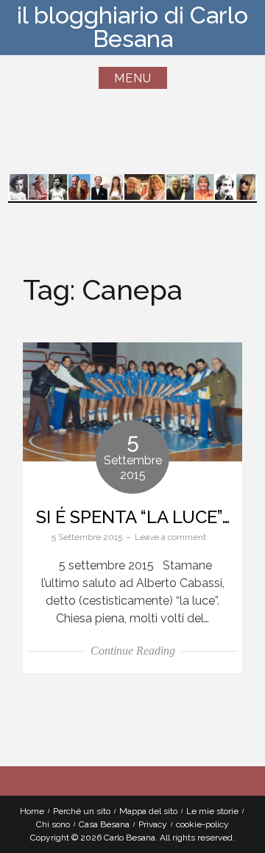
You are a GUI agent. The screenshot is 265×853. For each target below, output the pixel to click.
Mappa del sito (148, 811)
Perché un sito (81, 811)
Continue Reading (133, 650)
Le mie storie (212, 811)
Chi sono (53, 824)
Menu (133, 78)
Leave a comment (170, 537)
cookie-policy (202, 824)
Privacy (152, 824)
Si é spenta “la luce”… (133, 517)
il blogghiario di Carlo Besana (132, 26)
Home (32, 811)
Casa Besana (104, 824)
